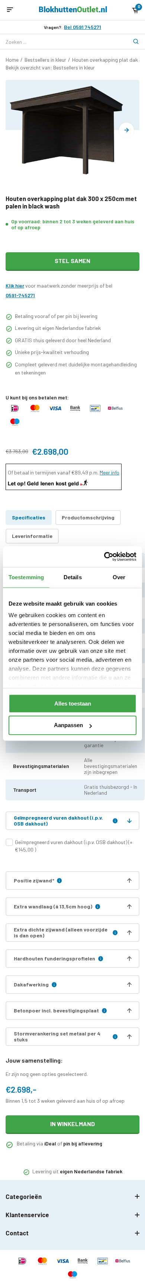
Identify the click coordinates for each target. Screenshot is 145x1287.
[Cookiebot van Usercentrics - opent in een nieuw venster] (104, 556)
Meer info (109, 472)
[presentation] (126, 130)
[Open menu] (10, 10)
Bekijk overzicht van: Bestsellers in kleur (50, 67)
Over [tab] (119, 577)
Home (12, 59)
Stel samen (72, 260)
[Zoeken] (132, 41)
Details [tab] (73, 577)
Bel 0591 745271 (82, 27)
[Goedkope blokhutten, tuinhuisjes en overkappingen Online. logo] (73, 10)
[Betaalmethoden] (15, 412)
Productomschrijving (88, 517)
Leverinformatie (32, 536)
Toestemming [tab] (26, 577)
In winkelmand (72, 1123)
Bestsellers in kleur (45, 59)
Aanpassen (68, 725)
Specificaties (28, 517)
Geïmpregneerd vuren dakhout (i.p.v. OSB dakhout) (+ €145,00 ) (73, 846)
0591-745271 (20, 295)
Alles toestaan (72, 703)
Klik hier (15, 285)
